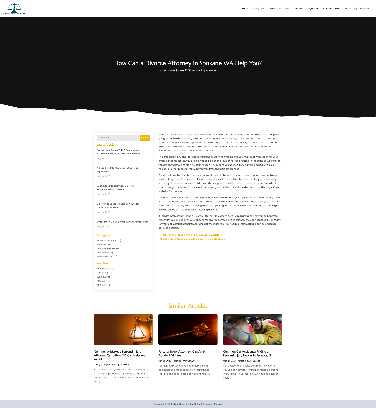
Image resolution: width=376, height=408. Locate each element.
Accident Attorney (106, 240)
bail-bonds (102, 252)
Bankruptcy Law (105, 256)
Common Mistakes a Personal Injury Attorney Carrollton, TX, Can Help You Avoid (120, 355)
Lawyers (297, 8)
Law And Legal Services (356, 8)
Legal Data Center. (183, 404)
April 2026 (102, 284)
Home (245, 8)
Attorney (284, 8)
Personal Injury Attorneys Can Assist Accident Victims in (181, 353)
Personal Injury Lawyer (204, 70)
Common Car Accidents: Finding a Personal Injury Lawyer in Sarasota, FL (247, 353)
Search (144, 137)
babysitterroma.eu (106, 248)
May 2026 (102, 280)
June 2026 (102, 276)
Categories (258, 8)
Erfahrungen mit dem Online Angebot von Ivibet (122, 221)
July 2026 (101, 272)
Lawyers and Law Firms (319, 8)
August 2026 (103, 268)
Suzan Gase (169, 70)
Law (337, 8)
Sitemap (218, 404)
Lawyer (272, 8)
